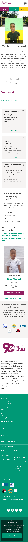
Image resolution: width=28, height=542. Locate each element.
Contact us (4, 407)
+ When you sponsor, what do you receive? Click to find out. (13, 234)
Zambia (16, 453)
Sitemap (5, 514)
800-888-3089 (5, 402)
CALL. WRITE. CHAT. (8, 398)
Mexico (16, 468)
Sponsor (14, 9)
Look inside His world (14, 292)
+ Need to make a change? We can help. (13, 239)
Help (3, 429)
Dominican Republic (20, 462)
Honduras (17, 466)
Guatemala (17, 464)
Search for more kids (8, 100)
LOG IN (23, 9)
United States (18, 471)
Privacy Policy (5, 418)
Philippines (5, 455)
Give (4, 9)
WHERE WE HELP (7, 447)
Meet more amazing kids (13, 298)
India (3, 453)
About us (4, 409)
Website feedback (8, 441)
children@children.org (8, 404)
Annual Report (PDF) (8, 496)
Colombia (4, 462)
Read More (14, 130)
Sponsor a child (6, 411)
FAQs (3, 416)
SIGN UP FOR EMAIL (8, 421)
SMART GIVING (6, 480)
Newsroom (4, 414)
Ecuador (4, 464)
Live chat (4, 435)
